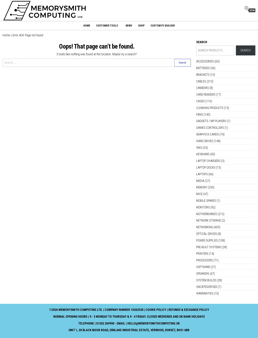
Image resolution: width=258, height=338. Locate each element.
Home (86, 25)
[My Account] (239, 10)
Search (201, 42)
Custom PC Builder (163, 25)
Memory (201, 187)
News (129, 25)
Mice (199, 194)
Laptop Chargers (208, 161)
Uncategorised (206, 287)
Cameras (202, 88)
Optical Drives (206, 234)
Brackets (202, 74)
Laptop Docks (205, 167)
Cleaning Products (209, 108)
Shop (141, 25)
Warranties (204, 293)
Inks (199, 147)
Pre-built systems (208, 247)
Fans (199, 114)
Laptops (202, 174)
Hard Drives (204, 141)
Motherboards (206, 214)
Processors (204, 260)
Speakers (202, 273)
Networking (204, 227)
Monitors (203, 207)
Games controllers (210, 127)
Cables (201, 81)
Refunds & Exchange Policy (188, 310)
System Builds (206, 280)
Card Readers (205, 94)
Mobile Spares (206, 200)
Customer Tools (107, 25)
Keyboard (202, 154)
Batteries (203, 68)
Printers (202, 253)
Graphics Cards (207, 134)
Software (203, 267)
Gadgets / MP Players (211, 121)
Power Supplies (207, 240)
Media (200, 181)
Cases (200, 101)
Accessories (205, 61)
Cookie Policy (156, 310)
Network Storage (208, 220)
